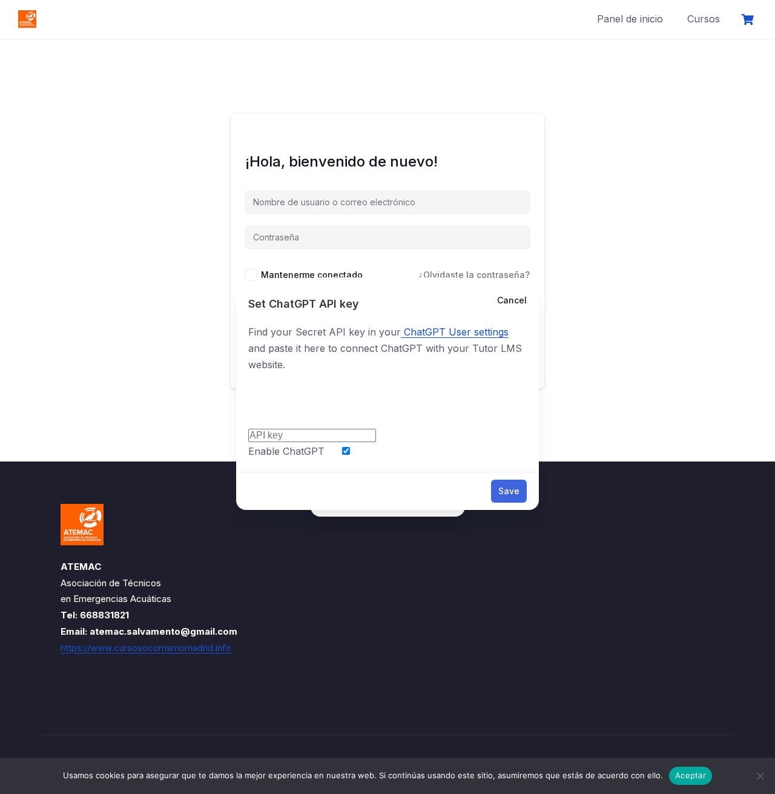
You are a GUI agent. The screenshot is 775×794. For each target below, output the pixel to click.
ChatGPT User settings (455, 332)
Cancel (512, 300)
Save (508, 491)
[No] (760, 776)
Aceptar (690, 775)
